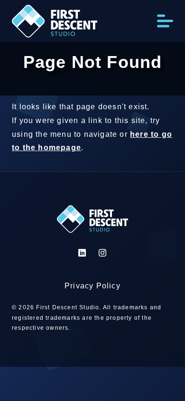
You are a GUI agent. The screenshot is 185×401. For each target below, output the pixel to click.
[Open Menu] (165, 21)
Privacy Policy (92, 286)
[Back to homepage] (54, 23)
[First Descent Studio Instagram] (103, 253)
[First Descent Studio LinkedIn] (82, 253)
